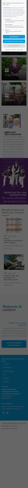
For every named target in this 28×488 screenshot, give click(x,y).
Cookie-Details (20, 49)
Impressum (13, 49)
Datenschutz (7, 49)
